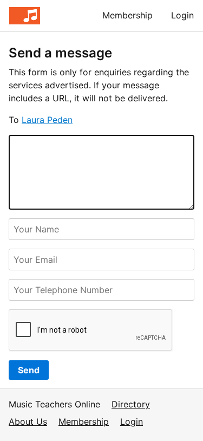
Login (182, 15)
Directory (131, 404)
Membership (127, 15)
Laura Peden (47, 119)
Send (29, 370)
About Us (28, 421)
